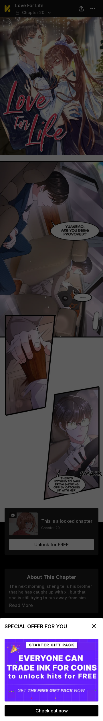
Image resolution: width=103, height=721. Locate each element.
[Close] (93, 626)
